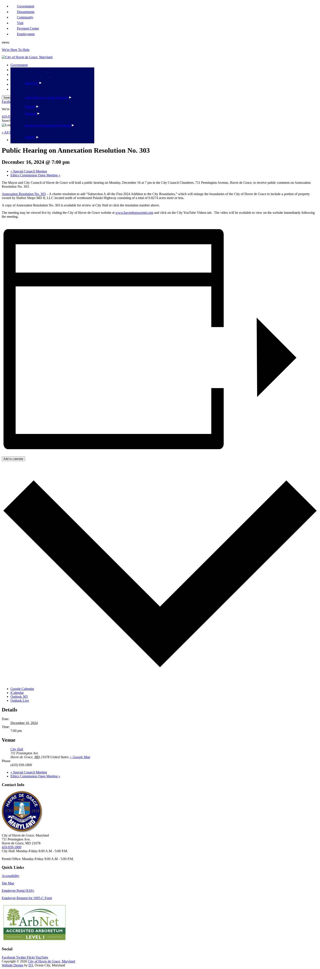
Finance (30, 137)
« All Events (10, 132)
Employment (26, 34)
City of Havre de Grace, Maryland (51, 961)
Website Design (12, 965)
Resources (31, 83)
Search (6, 120)
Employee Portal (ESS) (18, 890)
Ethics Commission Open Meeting (35, 175)
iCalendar (17, 693)
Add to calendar (13, 458)
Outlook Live (19, 700)
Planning (30, 113)
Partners (30, 107)
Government (19, 65)
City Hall (16, 749)
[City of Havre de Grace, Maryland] (27, 57)
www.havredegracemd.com (134, 212)
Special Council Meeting (28, 171)
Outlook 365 (19, 696)
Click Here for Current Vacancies (46, 97)
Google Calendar (22, 689)
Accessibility (10, 876)
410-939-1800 (11, 847)
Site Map (8, 883)
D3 (31, 965)
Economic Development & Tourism (48, 125)
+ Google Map (79, 757)
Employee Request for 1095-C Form (27, 898)
